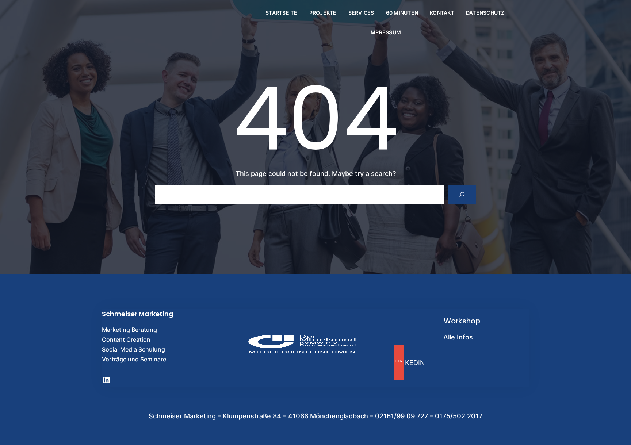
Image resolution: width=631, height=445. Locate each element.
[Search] (462, 194)
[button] (461, 362)
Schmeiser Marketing (137, 313)
